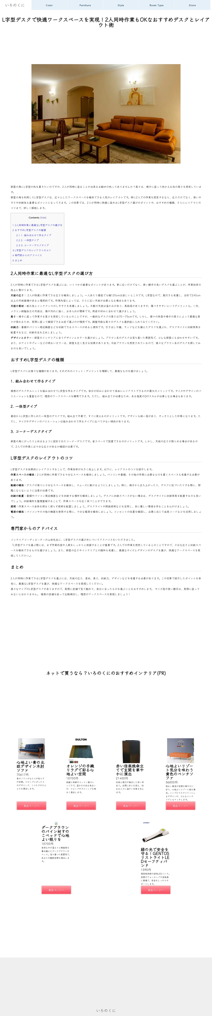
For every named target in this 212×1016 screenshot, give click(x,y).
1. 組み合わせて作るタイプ (33, 235)
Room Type (157, 5)
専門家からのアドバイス (27, 255)
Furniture (85, 5)
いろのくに (15, 5)
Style (121, 5)
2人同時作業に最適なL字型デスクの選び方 (37, 225)
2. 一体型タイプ (27, 240)
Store (192, 5)
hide (43, 217)
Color (49, 5)
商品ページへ (31, 806)
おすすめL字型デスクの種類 (29, 230)
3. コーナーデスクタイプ (32, 245)
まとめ (17, 260)
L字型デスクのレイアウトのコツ (31, 250)
